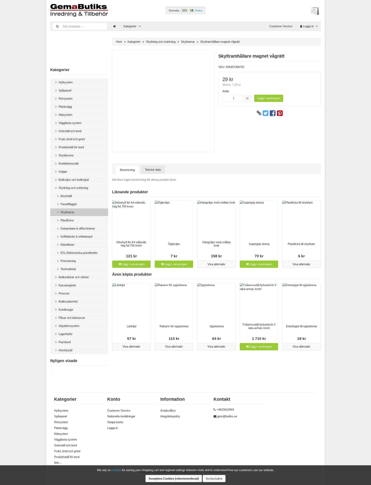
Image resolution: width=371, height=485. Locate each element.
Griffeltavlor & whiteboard (76, 236)
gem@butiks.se (227, 416)
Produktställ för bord (71, 147)
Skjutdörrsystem (68, 325)
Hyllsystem (65, 82)
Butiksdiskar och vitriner (73, 277)
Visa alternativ (216, 264)
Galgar (62, 171)
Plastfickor (67, 220)
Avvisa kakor (214, 478)
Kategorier (129, 26)
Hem (119, 41)
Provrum (64, 293)
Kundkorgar (65, 309)
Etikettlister (67, 244)
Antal (225, 91)
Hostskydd (65, 350)
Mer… (58, 462)
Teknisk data (153, 169)
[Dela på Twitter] (265, 113)
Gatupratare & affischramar (77, 228)
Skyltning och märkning (73, 187)
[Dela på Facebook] (273, 113)
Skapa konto (115, 422)
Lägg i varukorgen (268, 98)
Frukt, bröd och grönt (71, 139)
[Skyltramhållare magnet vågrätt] (56, 371)
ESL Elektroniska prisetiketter (79, 252)
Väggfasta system (70, 122)
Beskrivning (127, 169)
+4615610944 (225, 409)
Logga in (308, 26)
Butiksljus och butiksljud (73, 179)
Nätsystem (65, 114)
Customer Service (280, 26)
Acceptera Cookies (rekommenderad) (174, 478)
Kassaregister (67, 285)
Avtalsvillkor (168, 410)
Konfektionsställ (68, 163)
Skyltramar (67, 212)
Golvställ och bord (69, 131)
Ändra (198, 10)
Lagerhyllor (65, 334)
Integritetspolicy (170, 416)
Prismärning (68, 261)
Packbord (64, 342)
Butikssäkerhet (67, 301)
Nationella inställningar (121, 416)
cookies (116, 470)
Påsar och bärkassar (71, 317)
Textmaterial (68, 269)
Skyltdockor (66, 155)
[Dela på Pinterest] (280, 113)
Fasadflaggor (68, 204)
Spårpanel (64, 90)
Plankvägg (65, 106)
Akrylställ (66, 196)
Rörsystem (65, 98)
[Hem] (114, 26)
